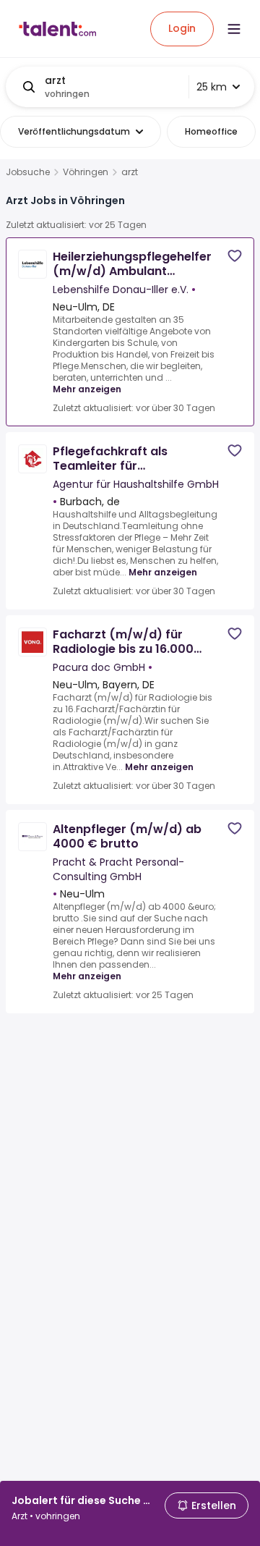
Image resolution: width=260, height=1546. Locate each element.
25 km (211, 87)
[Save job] (235, 256)
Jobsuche (28, 172)
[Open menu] (234, 29)
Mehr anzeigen (87, 389)
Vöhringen (85, 172)
